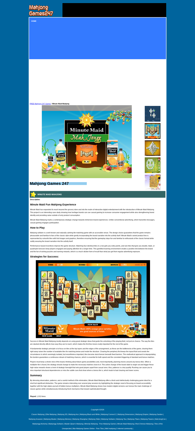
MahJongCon (160, 419)
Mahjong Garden (156, 414)
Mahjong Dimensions (126, 414)
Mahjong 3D (62, 414)
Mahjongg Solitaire (56, 424)
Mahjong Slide (94, 419)
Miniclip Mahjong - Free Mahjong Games (100, 424)
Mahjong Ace (74, 414)
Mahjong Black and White (90, 414)
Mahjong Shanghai (80, 419)
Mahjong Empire (141, 414)
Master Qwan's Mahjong (74, 424)
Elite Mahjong (51, 414)
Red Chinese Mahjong (144, 424)
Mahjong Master (50, 419)
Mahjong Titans (134, 419)
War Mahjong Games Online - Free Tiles (88, 429)
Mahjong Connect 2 (108, 414)
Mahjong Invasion (36, 419)
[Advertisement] (114, 23)
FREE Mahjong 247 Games (40, 104)
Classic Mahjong (37, 414)
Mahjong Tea (121, 419)
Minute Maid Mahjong (125, 424)
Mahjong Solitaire (108, 419)
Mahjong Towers (147, 419)
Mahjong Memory (64, 419)
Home (33, 21)
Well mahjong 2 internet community (118, 429)
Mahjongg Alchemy (39, 424)
